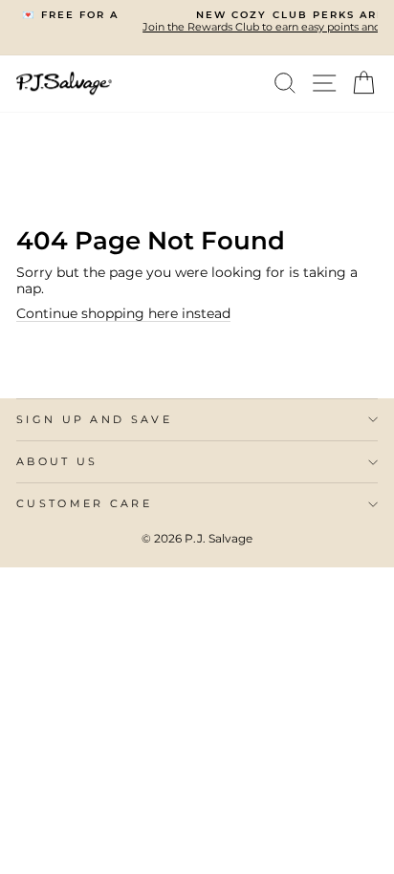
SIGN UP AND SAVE (94, 419)
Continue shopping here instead (123, 313)
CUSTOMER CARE (84, 503)
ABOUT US (57, 461)
